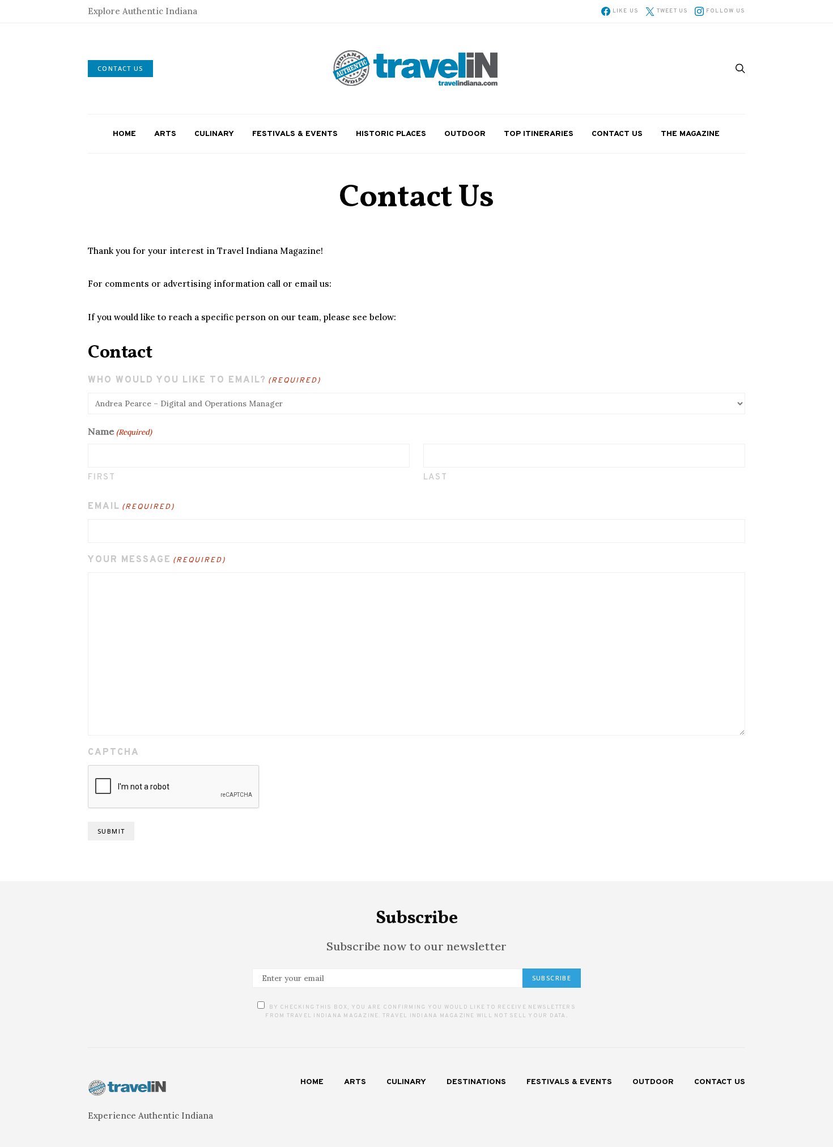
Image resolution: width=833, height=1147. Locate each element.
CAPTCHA (113, 752)
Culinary (214, 134)
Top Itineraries (538, 134)
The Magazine (690, 134)
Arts (165, 134)
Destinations (476, 1082)
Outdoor (465, 134)
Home (124, 134)
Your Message (157, 560)
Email (131, 506)
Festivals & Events (295, 134)
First (101, 477)
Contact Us (617, 134)
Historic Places (391, 134)
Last (435, 477)
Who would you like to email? (204, 380)
